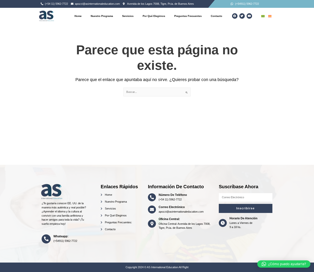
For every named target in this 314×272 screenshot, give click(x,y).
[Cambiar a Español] (269, 16)
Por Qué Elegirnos (154, 16)
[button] (283, 264)
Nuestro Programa (102, 16)
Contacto (216, 16)
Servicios (128, 16)
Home (78, 16)
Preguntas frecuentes (188, 16)
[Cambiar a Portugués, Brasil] (262, 16)
